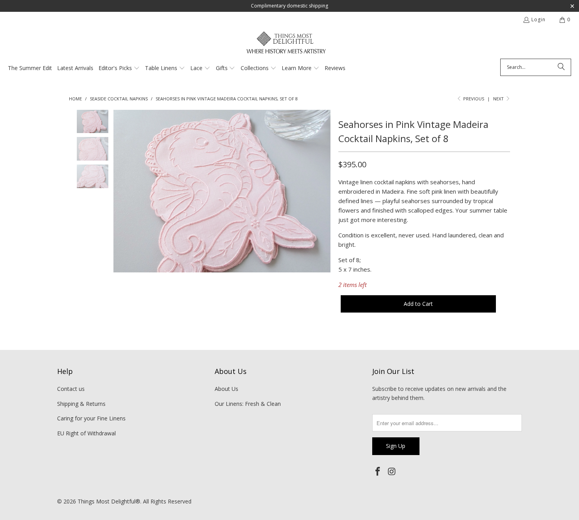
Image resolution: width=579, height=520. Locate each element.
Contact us (71, 388)
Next (499, 99)
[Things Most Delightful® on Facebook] (378, 471)
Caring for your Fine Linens (91, 418)
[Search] (561, 67)
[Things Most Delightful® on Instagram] (392, 471)
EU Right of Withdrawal (86, 433)
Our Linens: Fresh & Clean (248, 403)
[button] (119, 68)
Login (538, 19)
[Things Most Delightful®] (285, 45)
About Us (226, 388)
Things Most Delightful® (109, 501)
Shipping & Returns (81, 403)
